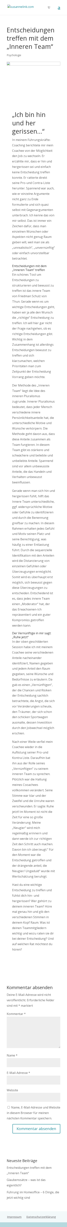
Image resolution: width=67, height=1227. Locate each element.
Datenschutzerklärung (41, 1217)
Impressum (14, 1217)
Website (12, 1090)
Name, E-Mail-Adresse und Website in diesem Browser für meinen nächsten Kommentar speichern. (33, 1112)
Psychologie (14, 55)
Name (12, 1055)
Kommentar (16, 1014)
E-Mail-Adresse (18, 1073)
